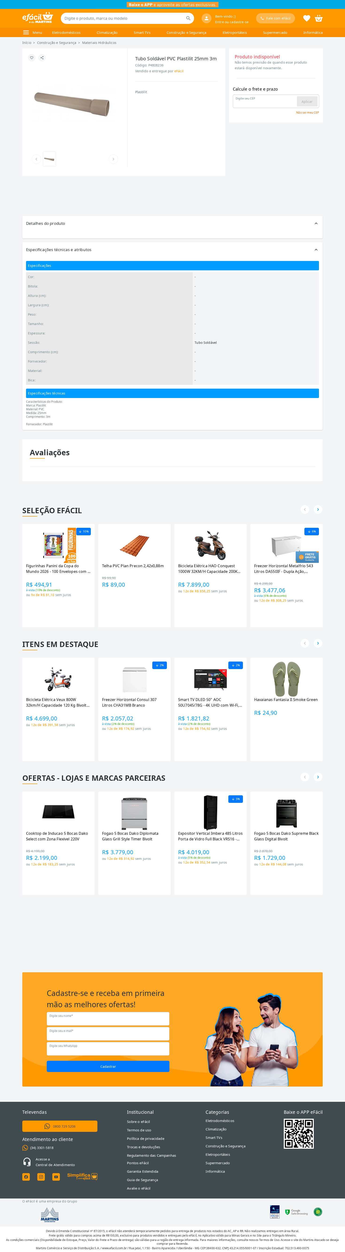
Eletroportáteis (235, 32)
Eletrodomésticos (66, 32)
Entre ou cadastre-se (232, 22)
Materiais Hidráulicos (99, 42)
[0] (319, 17)
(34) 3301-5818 (42, 1147)
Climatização (107, 32)
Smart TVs (142, 32)
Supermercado (275, 32)
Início (26, 42)
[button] (172, 223)
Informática (313, 32)
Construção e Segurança (186, 32)
